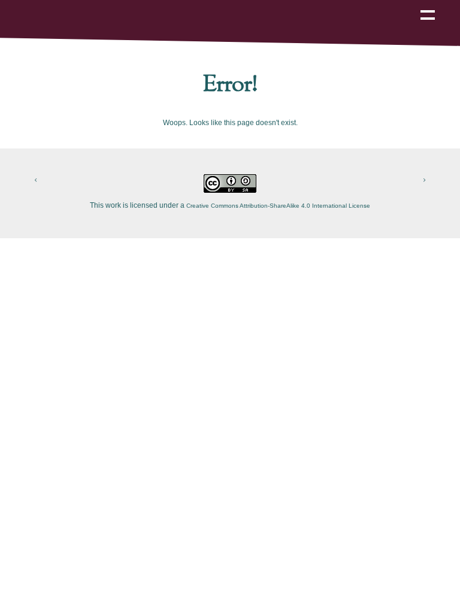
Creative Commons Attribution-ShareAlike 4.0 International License (278, 205)
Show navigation (427, 6)
